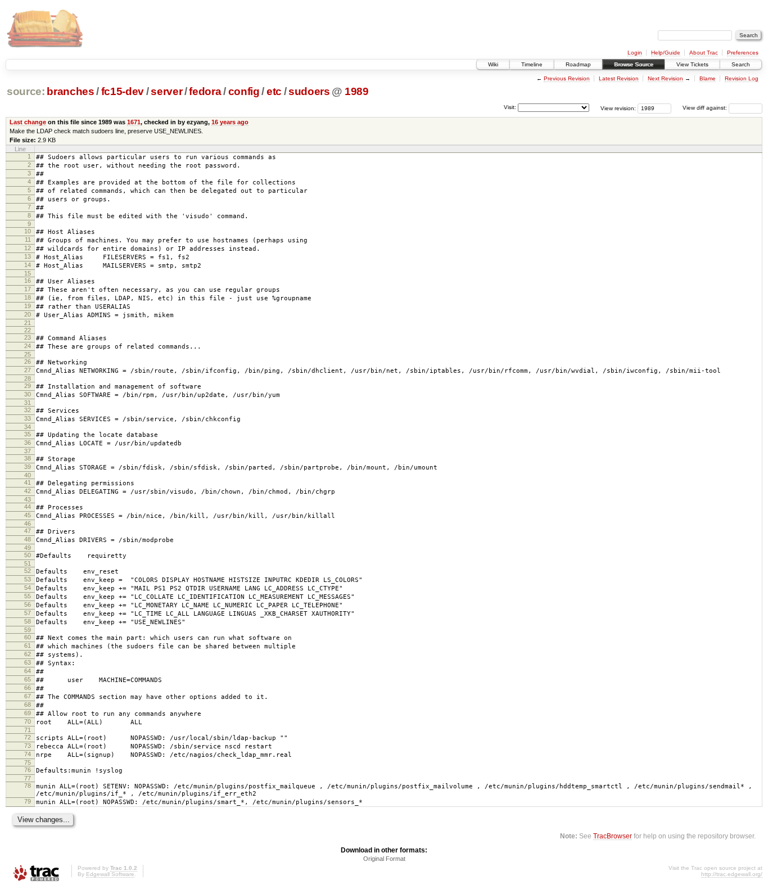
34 (27, 426)
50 (27, 555)
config (244, 91)
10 (27, 231)
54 (27, 587)
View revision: (618, 108)
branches (70, 91)
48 (27, 539)
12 (27, 248)
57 (27, 613)
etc (274, 91)
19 (27, 306)
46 (27, 523)
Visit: (510, 107)
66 (27, 687)
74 (27, 754)
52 (27, 570)
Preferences (742, 52)
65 (27, 679)
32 (27, 410)
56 (27, 604)
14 (27, 264)
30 (27, 394)
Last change (28, 122)
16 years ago (230, 122)
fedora (205, 91)
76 (27, 769)
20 (27, 314)
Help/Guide (665, 52)
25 (27, 354)
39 (27, 466)
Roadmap (578, 64)
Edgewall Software (110, 874)
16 (27, 280)
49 (27, 547)
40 (27, 475)
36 (27, 442)
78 (27, 785)
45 (27, 515)
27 (27, 370)
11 (28, 239)
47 (27, 530)
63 (27, 662)
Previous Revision (567, 78)
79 (27, 801)
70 (27, 721)
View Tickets (692, 64)
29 (27, 385)
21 (27, 322)
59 (27, 629)
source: (26, 91)
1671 (134, 122)
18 (27, 297)
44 (27, 506)
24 (27, 345)
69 (27, 713)
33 (27, 418)
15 (27, 273)
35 (27, 434)
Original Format (384, 858)
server (166, 91)
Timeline (532, 64)
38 (27, 458)
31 (27, 402)
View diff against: (706, 108)
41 (27, 482)
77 (27, 778)
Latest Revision (619, 78)
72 (27, 737)
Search (740, 64)
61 (27, 645)
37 (27, 451)
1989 (357, 91)
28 (27, 378)
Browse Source (633, 64)
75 (27, 762)
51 (27, 563)
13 (27, 256)
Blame (707, 78)
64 (27, 670)
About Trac (703, 52)
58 (27, 621)
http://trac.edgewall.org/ (731, 874)
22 (27, 330)
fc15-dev (122, 91)
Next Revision (665, 78)
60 (27, 637)
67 (27, 696)
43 (27, 499)
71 (27, 729)
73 (27, 745)
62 (27, 654)
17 (27, 289)
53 (27, 579)
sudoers (309, 91)
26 (27, 361)
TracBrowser (612, 836)
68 (27, 704)
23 (27, 337)
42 (27, 491)
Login (634, 52)
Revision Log (741, 78)
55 (27, 596)
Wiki (493, 64)
